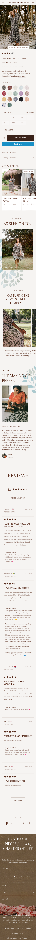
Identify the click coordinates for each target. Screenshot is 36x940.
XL (5, 123)
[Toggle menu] (3, 3)
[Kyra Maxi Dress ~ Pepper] (12, 182)
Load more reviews (18, 800)
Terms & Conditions (24, 928)
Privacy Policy (10, 928)
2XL (14, 123)
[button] (18, 885)
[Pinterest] (21, 877)
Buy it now (18, 144)
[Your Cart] (33, 3)
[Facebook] (15, 877)
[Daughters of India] (18, 2)
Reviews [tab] (18, 475)
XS (5, 118)
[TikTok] (28, 877)
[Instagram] (8, 877)
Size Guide (30, 112)
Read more (23, 545)
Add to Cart (21, 138)
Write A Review (18, 498)
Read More (22, 76)
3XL (22, 123)
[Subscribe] (31, 868)
